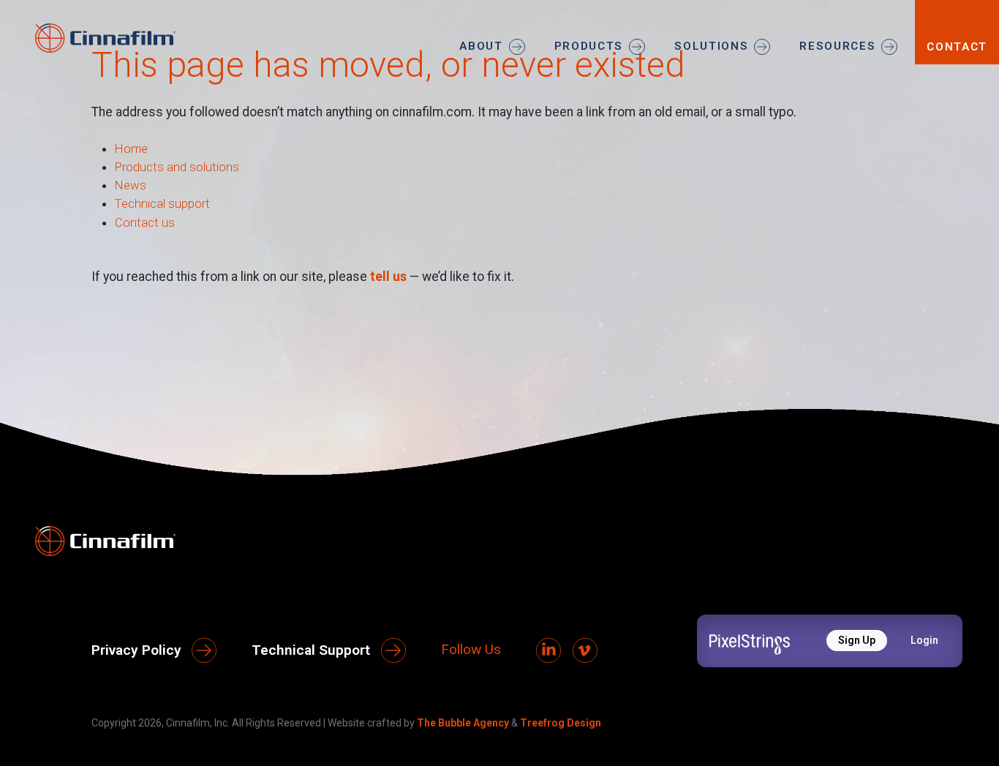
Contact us (145, 222)
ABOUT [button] (480, 46)
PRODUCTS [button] (588, 46)
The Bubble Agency (463, 723)
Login (924, 640)
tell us (388, 276)
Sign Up (856, 640)
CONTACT (957, 46)
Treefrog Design (560, 723)
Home (131, 148)
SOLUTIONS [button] (711, 46)
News (130, 185)
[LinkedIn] (548, 650)
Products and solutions (177, 166)
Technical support (162, 203)
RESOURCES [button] (837, 46)
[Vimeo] (585, 650)
